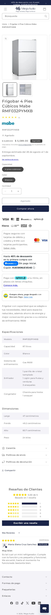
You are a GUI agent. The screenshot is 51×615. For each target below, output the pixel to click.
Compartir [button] (10, 470)
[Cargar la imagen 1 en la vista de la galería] (10, 90)
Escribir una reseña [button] (25, 523)
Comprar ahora (25, 208)
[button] (5, 9)
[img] (8, 540)
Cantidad (6, 186)
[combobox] (25, 16)
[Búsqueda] (46, 16)
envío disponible (25, 145)
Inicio (4, 24)
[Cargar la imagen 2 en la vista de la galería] (25, 90)
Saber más (28, 297)
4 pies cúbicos (14, 170)
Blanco (10, 180)
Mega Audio (29, 614)
